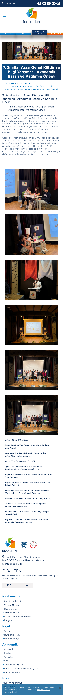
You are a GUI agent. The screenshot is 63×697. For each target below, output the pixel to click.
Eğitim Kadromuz (13, 683)
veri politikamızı (43, 690)
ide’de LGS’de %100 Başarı (17, 440)
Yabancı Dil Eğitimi (14, 665)
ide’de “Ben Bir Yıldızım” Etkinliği (20, 461)
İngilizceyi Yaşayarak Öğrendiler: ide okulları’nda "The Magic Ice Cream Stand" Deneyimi (27, 492)
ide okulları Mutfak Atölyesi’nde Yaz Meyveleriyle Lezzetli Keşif (27, 513)
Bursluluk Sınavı (12, 635)
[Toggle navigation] (4, 15)
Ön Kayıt (8, 631)
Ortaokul (8, 657)
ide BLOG (8, 34)
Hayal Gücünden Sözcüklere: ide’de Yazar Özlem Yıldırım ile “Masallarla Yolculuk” (27, 521)
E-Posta (17, 586)
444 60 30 (10, 3)
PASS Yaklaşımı (12, 672)
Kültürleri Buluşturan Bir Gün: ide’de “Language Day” (28, 498)
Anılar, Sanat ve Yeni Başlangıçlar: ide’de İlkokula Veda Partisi (27, 446)
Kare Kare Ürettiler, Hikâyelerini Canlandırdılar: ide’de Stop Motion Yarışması (26, 454)
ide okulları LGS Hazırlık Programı (21, 669)
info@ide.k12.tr (13, 564)
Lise (6, 661)
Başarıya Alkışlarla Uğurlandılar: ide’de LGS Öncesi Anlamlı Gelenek (27, 484)
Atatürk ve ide (11, 613)
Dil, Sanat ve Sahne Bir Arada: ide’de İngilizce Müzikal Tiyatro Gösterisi (25, 505)
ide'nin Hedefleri (12, 601)
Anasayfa (10, 84)
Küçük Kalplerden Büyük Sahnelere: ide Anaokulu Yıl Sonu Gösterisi (28, 476)
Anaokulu (9, 649)
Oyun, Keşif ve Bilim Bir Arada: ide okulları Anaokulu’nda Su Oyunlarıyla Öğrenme (24, 468)
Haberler (24, 84)
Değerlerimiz (11, 609)
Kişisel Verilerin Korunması (18, 617)
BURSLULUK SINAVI (39, 33)
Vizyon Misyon (11, 605)
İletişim (8, 621)
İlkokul (7, 653)
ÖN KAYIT (55, 34)
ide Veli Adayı (11, 639)
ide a (24, 34)
